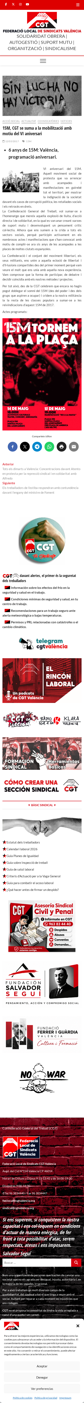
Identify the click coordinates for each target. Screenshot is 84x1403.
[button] (78, 1326)
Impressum (65, 1397)
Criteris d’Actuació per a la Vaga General (34, 876)
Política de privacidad (45, 1397)
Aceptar (42, 1366)
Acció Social (11, 120)
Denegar (42, 1377)
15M (28, 141)
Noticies (66, 120)
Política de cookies (22, 1397)
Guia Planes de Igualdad (23, 856)
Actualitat (28, 120)
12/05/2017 (12, 141)
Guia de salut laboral (20, 869)
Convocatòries (48, 120)
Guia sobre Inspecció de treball (27, 862)
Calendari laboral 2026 (22, 849)
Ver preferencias (42, 1388)
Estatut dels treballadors (23, 842)
